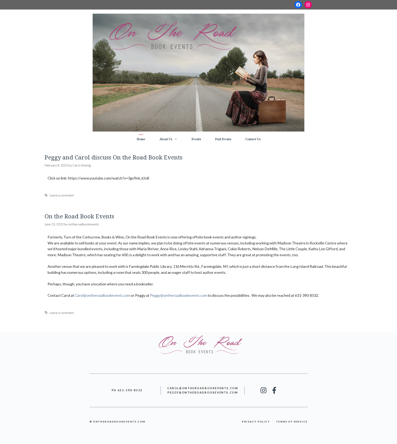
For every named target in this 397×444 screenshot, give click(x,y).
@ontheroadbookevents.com (102, 295)
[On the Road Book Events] (198, 72)
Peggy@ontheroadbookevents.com (178, 295)
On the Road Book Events (79, 216)
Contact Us (253, 139)
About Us (165, 139)
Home (141, 139)
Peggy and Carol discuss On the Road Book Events (113, 157)
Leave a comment (61, 195)
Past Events (223, 139)
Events (196, 139)
